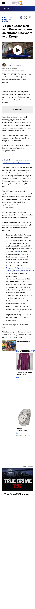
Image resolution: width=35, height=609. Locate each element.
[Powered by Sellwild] (30, 466)
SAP (30, 270)
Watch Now (29, 3)
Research (17, 251)
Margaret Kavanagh (15, 65)
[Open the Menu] (3, 2)
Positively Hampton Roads (7, 19)
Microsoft (24, 270)
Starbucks (16, 270)
